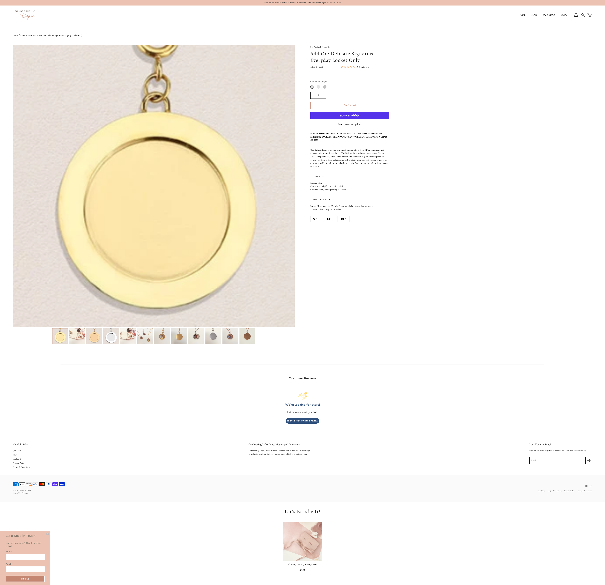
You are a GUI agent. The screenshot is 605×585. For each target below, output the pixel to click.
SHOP (534, 15)
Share (333, 219)
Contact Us (17, 459)
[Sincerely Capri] (25, 15)
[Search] (582, 14)
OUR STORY (549, 15)
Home (15, 35)
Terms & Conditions (21, 467)
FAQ (15, 455)
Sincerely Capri (25, 490)
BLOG (564, 15)
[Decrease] (312, 95)
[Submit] (588, 460)
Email (9, 564)
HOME (522, 15)
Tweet (318, 219)
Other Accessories (28, 35)
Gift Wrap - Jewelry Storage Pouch (302, 564)
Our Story (17, 451)
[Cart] (589, 14)
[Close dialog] (47, 533)
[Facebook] (591, 486)
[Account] (576, 14)
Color (318, 82)
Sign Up (25, 578)
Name (9, 551)
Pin (346, 219)
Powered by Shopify (20, 493)
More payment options (349, 124)
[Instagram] (586, 486)
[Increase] (324, 95)
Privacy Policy (19, 463)
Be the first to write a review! (302, 420)
